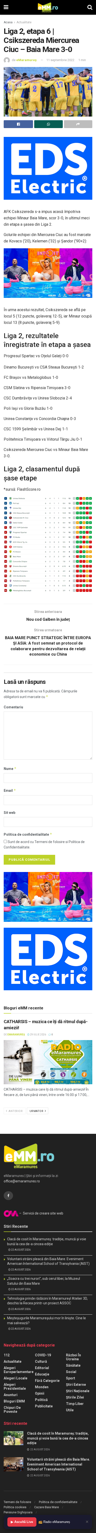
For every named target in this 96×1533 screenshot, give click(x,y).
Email (10, 790)
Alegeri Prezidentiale (15, 1386)
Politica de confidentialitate (28, 834)
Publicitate (44, 1406)
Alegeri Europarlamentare (18, 1370)
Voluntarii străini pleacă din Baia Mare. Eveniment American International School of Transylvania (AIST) (58, 1464)
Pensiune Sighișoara (18, 1512)
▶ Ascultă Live (22, 1522)
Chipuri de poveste (12, 1410)
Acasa (8, 22)
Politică (41, 1400)
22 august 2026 (21, 1249)
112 (7, 1355)
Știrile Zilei (75, 1397)
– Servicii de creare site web (40, 1213)
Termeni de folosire (17, 1502)
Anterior (15, 1111)
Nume (10, 768)
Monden (41, 1387)
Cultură (41, 1361)
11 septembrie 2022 (60, 60)
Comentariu (13, 707)
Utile (70, 1410)
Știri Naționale (77, 1391)
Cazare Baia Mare (46, 1507)
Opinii (39, 1393)
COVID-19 (43, 1355)
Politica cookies (15, 1507)
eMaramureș (26, 60)
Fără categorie (47, 1381)
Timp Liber (75, 1404)
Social (71, 1372)
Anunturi (10, 1395)
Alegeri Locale (15, 1378)
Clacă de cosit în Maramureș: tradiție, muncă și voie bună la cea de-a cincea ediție (58, 1438)
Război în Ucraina (73, 1357)
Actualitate (24, 22)
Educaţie (42, 1374)
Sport (70, 1378)
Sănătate (73, 1365)
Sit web (9, 813)
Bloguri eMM (14, 1401)
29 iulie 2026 (38, 1034)
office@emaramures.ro (22, 1181)
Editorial (42, 1368)
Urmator (37, 1111)
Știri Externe (76, 1385)
